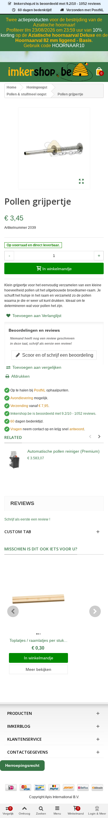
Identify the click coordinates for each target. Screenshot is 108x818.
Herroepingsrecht (22, 765)
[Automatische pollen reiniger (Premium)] (14, 459)
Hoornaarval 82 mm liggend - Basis (53, 40)
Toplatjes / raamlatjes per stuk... (38, 640)
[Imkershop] (50, 72)
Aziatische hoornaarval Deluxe (61, 35)
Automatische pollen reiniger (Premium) (63, 451)
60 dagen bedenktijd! (35, 10)
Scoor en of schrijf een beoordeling (57, 355)
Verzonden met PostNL (85, 10)
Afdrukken (20, 376)
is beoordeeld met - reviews (52, 414)
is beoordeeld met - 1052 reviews (57, 4)
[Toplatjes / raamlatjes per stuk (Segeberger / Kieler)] (38, 599)
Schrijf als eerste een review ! (27, 519)
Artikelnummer (15, 228)
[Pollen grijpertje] (81, 181)
